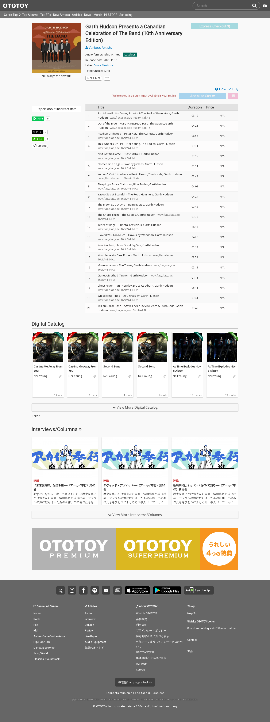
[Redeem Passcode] (264, 5)
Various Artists (100, 47)
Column (89, 624)
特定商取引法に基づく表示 (152, 636)
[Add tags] (107, 78)
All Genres (52, 606)
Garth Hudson (164, 133)
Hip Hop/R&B (42, 641)
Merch (98, 14)
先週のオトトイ (94, 647)
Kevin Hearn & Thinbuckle (158, 306)
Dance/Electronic (44, 647)
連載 (36, 480)
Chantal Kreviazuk (130, 225)
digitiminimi (155, 706)
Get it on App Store (137, 590)
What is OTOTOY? (146, 613)
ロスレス (94, 78)
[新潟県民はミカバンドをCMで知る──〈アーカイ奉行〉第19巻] (204, 457)
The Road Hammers (140, 194)
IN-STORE (110, 14)
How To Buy (228, 89)
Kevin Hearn (139, 174)
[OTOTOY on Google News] (117, 590)
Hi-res (37, 613)
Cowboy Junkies (133, 164)
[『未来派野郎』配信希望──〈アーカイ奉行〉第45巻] (65, 457)
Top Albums (30, 14)
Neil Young (133, 144)
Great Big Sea (132, 245)
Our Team (141, 663)
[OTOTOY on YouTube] (106, 590)
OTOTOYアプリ (145, 652)
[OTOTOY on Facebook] (83, 590)
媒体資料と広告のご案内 (151, 658)
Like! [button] (39, 138)
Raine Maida (136, 204)
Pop (36, 624)
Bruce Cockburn (122, 184)
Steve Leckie (132, 306)
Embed (42, 146)
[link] (214, 26)
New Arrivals (61, 14)
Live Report (92, 636)
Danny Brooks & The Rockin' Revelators (145, 113)
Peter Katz (131, 133)
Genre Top (11, 14)
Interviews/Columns (55, 429)
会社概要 (141, 619)
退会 (190, 651)
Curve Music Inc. (104, 65)
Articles (77, 14)
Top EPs (45, 14)
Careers (140, 669)
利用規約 (141, 624)
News (88, 14)
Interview (90, 619)
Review (89, 630)
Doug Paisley (131, 296)
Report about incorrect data (56, 109)
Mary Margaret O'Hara (134, 123)
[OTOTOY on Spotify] (94, 590)
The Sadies (157, 123)
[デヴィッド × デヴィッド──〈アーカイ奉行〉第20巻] (135, 457)
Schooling (125, 14)
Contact (192, 639)
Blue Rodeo (140, 184)
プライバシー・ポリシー (151, 630)
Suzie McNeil (132, 154)
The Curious (146, 133)
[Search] (256, 5)
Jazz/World (41, 653)
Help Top (192, 613)
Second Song (111, 366)
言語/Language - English (136, 682)
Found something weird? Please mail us (211, 628)
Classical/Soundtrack (47, 659)
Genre (40, 606)
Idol (36, 630)
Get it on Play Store (167, 590)
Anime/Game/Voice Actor (49, 636)
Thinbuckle (155, 174)
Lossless (130, 54)
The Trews (125, 265)
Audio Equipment (95, 641)
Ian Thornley (124, 285)
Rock (37, 619)
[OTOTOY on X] (60, 590)
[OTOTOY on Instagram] (72, 590)
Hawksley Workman (141, 235)
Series (88, 613)
